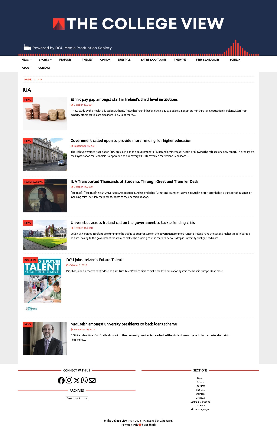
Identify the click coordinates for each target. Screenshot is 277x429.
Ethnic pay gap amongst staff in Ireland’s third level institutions (124, 99)
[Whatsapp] (84, 381)
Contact (44, 67)
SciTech (235, 59)
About (26, 67)
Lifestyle (124, 59)
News (25, 59)
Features (65, 59)
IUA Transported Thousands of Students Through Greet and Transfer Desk (134, 181)
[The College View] (138, 53)
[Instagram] (69, 381)
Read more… (128, 114)
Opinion (105, 59)
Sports (44, 59)
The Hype (180, 59)
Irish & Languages (208, 59)
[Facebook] (61, 381)
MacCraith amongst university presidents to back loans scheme (124, 324)
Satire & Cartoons (153, 59)
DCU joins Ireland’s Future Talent (94, 260)
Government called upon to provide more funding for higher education (131, 140)
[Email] (92, 381)
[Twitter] (76, 381)
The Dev (87, 59)
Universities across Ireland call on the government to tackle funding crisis (133, 222)
